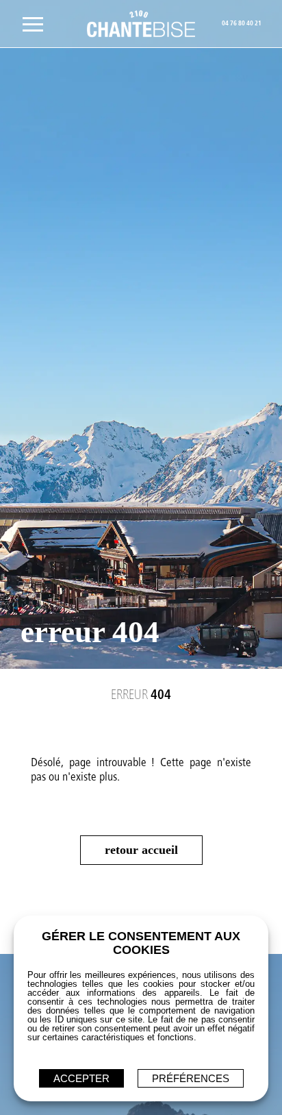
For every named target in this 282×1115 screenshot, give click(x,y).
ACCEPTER (81, 1078)
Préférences (190, 1078)
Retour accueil (141, 850)
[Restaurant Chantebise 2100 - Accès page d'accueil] (141, 24)
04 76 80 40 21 (241, 24)
